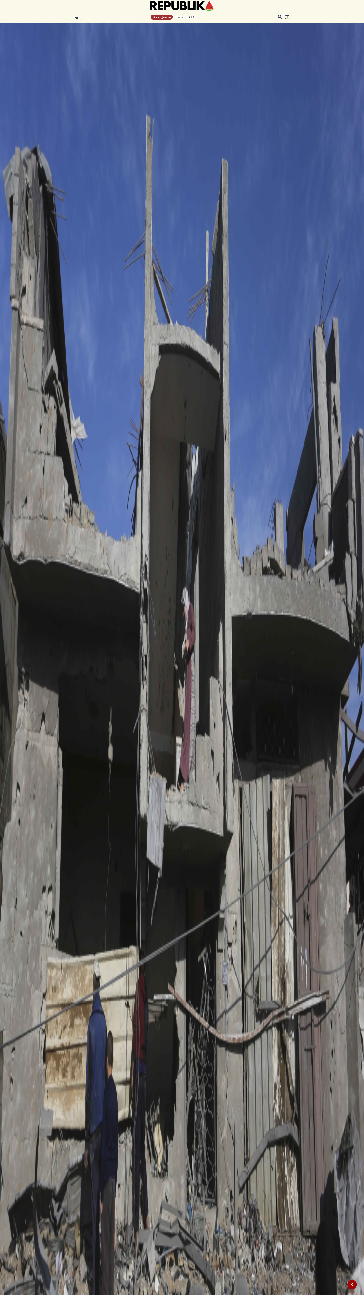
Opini (191, 17)
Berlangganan (162, 17)
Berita (180, 17)
